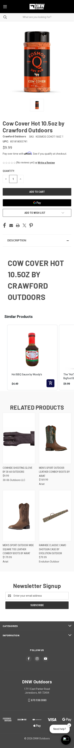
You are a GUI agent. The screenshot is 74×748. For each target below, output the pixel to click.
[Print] (18, 225)
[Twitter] (24, 225)
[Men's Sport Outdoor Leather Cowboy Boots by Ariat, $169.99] (55, 438)
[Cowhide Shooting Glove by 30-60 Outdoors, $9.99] (18, 438)
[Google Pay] (37, 202)
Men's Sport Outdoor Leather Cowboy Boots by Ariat (54, 472)
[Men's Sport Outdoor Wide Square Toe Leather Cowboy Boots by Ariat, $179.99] (18, 516)
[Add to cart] (50, 383)
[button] (45, 162)
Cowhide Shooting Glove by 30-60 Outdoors (17, 470)
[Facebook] (4, 225)
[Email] (11, 225)
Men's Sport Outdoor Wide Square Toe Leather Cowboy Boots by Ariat (18, 549)
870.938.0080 (39, 700)
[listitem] (32, 357)
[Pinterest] (31, 225)
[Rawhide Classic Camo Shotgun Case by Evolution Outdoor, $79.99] (55, 516)
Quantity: (9, 171)
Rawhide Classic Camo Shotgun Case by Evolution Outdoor (52, 549)
